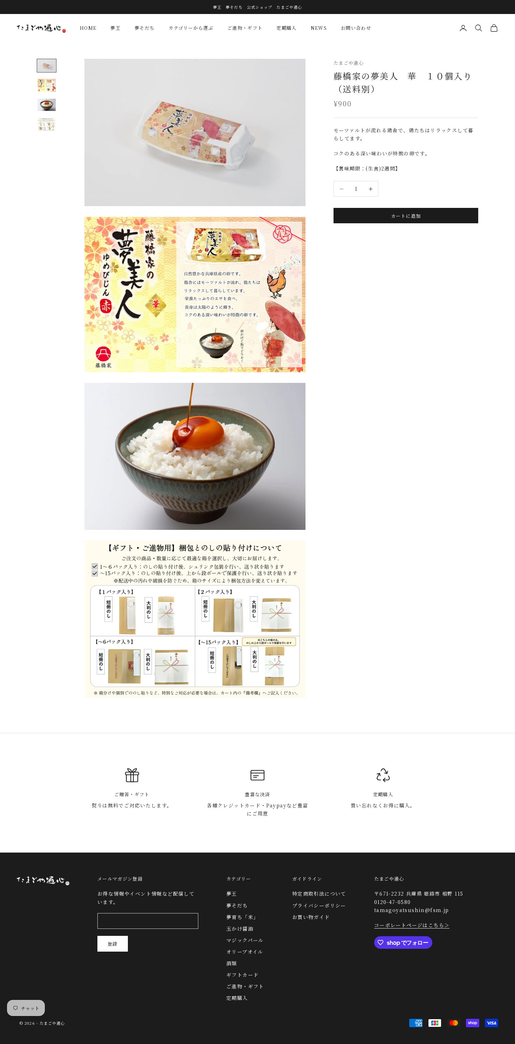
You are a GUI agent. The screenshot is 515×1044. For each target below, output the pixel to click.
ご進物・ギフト (244, 27)
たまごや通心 (349, 62)
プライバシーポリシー (319, 905)
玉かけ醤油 (239, 928)
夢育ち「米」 (242, 916)
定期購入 (286, 27)
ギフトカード (242, 974)
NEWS (319, 27)
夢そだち (144, 27)
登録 (113, 943)
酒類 (231, 963)
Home (88, 27)
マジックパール (245, 940)
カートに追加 (406, 215)
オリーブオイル (244, 951)
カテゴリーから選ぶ (191, 27)
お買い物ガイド (311, 916)
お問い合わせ (356, 27)
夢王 (115, 27)
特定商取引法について (319, 893)
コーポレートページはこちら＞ (412, 925)
